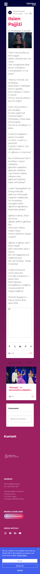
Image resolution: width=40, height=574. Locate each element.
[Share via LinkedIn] (20, 346)
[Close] (37, 550)
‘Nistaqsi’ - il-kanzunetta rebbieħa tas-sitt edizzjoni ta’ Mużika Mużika (19, 388)
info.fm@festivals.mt (12, 484)
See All (29, 363)
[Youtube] (20, 533)
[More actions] (30, 12)
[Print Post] (31, 346)
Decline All (19, 566)
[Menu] (5, 4)
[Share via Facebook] (9, 346)
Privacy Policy (22, 555)
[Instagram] (5, 533)
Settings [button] (20, 570)
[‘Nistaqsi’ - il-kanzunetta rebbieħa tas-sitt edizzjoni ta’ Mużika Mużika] (21, 375)
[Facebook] (10, 533)
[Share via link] (26, 346)
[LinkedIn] (15, 533)
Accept (19, 561)
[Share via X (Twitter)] (15, 346)
